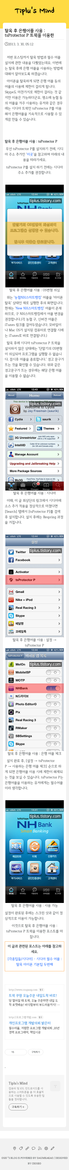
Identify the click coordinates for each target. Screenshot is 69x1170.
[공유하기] (17, 1052)
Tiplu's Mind (34, 11)
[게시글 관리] (22, 1052)
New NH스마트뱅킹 (30, 308)
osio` (5, 1158)
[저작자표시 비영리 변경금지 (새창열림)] (48, 1052)
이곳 (30, 154)
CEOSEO (36, 1163)
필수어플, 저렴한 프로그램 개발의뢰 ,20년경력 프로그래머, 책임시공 (34, 1030)
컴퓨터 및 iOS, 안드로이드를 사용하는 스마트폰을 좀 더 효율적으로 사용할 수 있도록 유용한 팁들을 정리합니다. (26, 1094)
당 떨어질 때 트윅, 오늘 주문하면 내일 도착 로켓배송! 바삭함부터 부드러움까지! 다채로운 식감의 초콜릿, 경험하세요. (34, 1003)
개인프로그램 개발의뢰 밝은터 (30, 1023)
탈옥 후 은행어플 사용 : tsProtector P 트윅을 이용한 (29, 33)
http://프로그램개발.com (22, 1017)
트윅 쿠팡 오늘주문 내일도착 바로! (33, 995)
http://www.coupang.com (23, 989)
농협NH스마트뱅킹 (28, 297)
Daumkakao (45, 1158)
